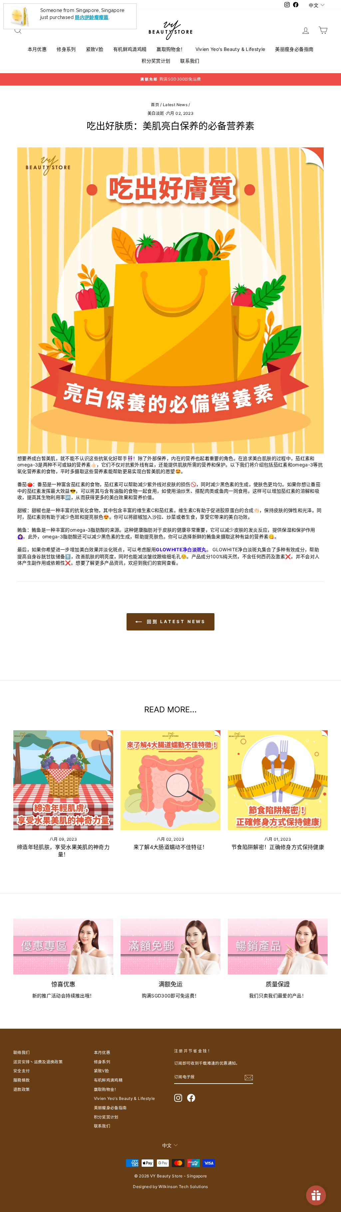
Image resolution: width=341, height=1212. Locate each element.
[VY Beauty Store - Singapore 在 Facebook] (191, 1098)
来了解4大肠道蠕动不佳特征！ (171, 847)
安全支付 (21, 1070)
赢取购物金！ (171, 49)
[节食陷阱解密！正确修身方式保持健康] (278, 780)
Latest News (175, 104)
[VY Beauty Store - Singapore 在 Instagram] (178, 1098)
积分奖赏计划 (156, 61)
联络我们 (21, 1052)
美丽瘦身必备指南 (294, 49)
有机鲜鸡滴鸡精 (130, 49)
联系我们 (189, 61)
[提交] (248, 1078)
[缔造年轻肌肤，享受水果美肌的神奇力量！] (63, 780)
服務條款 (21, 1080)
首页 (155, 104)
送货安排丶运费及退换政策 (38, 1061)
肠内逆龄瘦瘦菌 (91, 17)
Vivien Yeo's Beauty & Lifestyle (230, 49)
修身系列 (66, 49)
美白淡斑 (156, 113)
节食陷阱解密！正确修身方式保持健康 (277, 847)
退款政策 (21, 1089)
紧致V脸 (94, 49)
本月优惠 (37, 49)
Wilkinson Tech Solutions (183, 1186)
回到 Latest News (175, 621)
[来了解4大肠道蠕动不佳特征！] (170, 780)
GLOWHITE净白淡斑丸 (181, 549)
